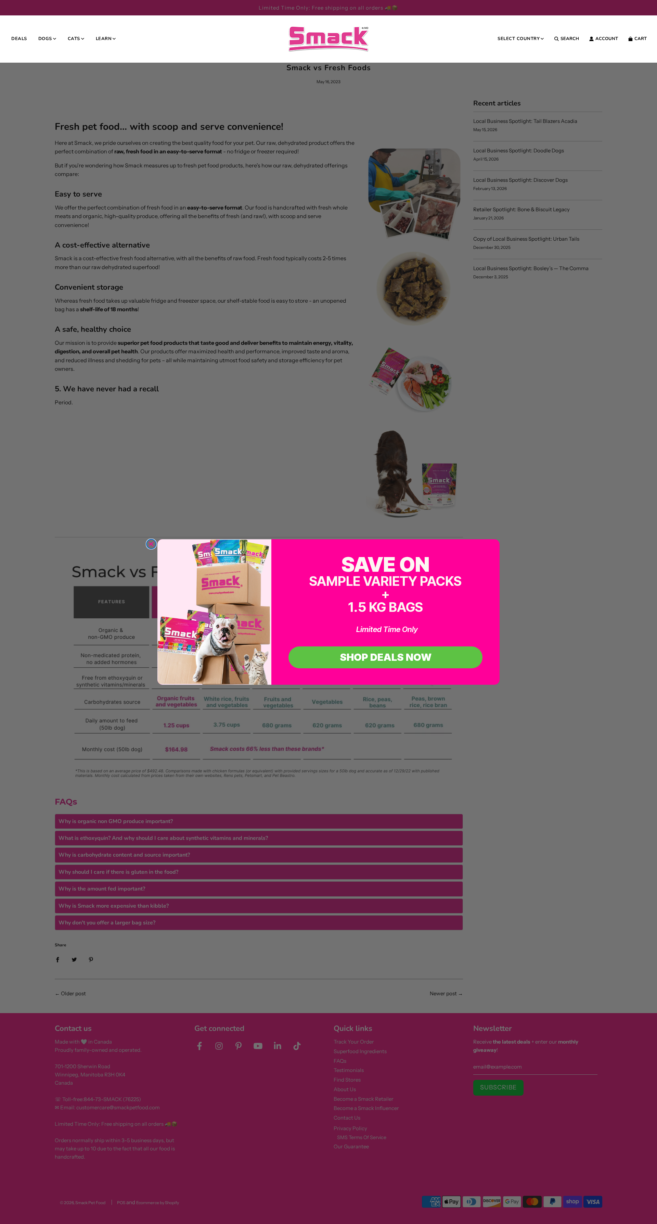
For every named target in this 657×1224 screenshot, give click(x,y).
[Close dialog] (151, 544)
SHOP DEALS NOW (385, 657)
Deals (19, 39)
